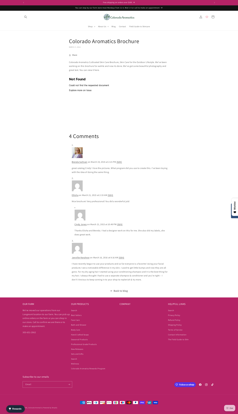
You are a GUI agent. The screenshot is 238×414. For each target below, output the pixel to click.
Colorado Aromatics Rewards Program (88, 368)
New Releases (77, 349)
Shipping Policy (175, 325)
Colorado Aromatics (35, 408)
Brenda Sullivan (79, 162)
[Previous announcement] (24, 2)
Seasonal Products (79, 339)
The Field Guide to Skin (178, 339)
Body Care (75, 330)
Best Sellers (76, 315)
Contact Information (177, 334)
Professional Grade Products (84, 344)
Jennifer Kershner (81, 257)
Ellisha (75, 195)
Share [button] (74, 55)
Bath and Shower (78, 325)
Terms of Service (175, 330)
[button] (26, 17)
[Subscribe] (69, 384)
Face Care (75, 320)
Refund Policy (174, 320)
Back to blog (121, 290)
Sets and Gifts (77, 354)
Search (74, 310)
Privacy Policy (174, 315)
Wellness (75, 363)
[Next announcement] (214, 2)
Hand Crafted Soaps (80, 334)
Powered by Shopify (50, 408)
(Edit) (119, 162)
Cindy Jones (81, 224)
